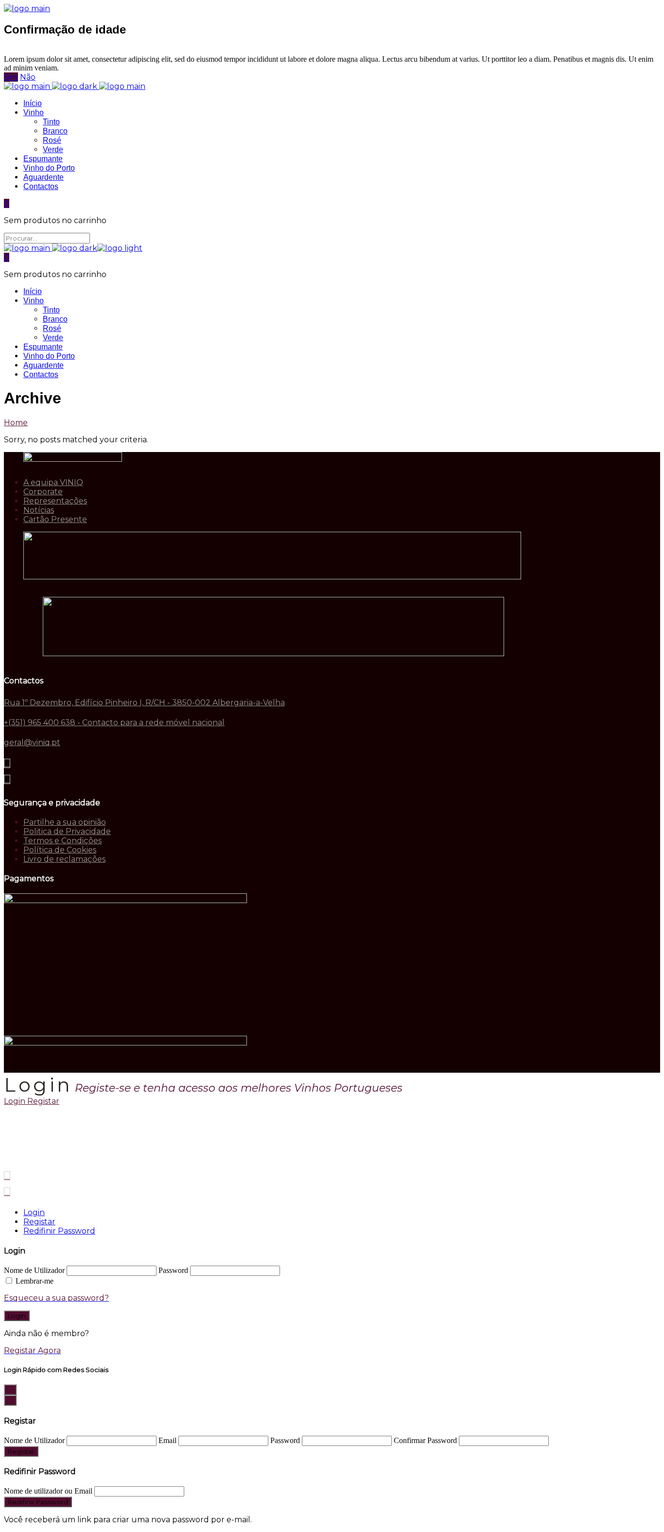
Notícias (38, 510)
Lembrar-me (34, 1281)
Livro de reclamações (64, 859)
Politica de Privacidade (67, 831)
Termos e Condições (62, 840)
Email (167, 1440)
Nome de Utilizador (34, 1270)
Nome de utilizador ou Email (48, 1491)
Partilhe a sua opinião (64, 822)
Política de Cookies (59, 849)
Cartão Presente (55, 519)
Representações (55, 500)
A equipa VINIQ (53, 482)
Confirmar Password (425, 1440)
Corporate (43, 491)
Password (173, 1270)
